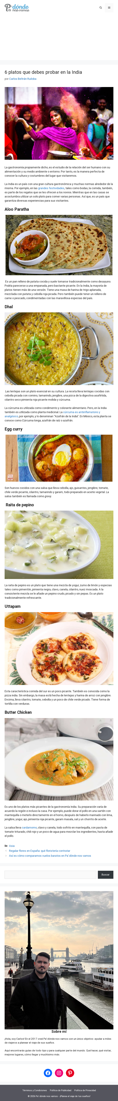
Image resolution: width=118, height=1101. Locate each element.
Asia (12, 845)
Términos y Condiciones (34, 1090)
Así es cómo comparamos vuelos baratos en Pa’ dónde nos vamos (50, 855)
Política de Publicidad (60, 1090)
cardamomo (29, 827)
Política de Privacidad (85, 1090)
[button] (100, 7)
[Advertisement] (59, 38)
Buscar (106, 874)
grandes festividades (51, 188)
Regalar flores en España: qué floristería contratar (39, 850)
